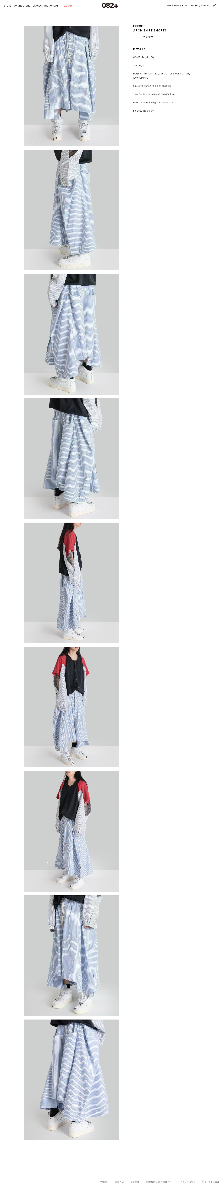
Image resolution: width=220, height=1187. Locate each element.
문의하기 (104, 1182)
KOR (184, 5)
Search (205, 5)
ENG (176, 5)
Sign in (194, 5)
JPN (168, 5)
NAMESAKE (138, 26)
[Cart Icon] (214, 5)
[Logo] (110, 5)
